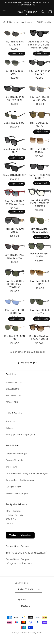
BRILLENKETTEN (14, 395)
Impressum (11, 466)
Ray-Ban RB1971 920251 (39, 150)
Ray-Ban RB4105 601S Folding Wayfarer (14, 284)
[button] (3, 11)
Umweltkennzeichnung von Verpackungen (27, 473)
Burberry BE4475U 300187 (39, 177)
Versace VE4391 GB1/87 (14, 230)
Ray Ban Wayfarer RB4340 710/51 (39, 338)
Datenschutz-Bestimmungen (20, 480)
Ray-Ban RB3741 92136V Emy (39, 98)
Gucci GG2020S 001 (14, 175)
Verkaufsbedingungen (17, 493)
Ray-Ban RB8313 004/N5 (39, 311)
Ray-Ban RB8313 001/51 (39, 283)
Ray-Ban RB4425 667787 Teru (14, 98)
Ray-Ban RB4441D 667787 (39, 72)
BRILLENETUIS (12, 389)
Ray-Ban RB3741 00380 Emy (14, 311)
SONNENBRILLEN (14, 382)
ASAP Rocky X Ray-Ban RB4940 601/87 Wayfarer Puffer (39, 44)
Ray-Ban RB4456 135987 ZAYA (14, 256)
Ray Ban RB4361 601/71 (39, 255)
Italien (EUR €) (25, 589)
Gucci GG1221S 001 (14, 122)
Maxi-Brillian (22, 633)
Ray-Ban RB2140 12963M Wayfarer (14, 203)
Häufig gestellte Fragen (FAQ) (21, 434)
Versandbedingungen (16, 453)
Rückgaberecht (13, 486)
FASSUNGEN (12, 402)
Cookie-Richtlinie (14, 460)
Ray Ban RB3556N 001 (14, 338)
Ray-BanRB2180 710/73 (39, 124)
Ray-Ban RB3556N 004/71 (14, 72)
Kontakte (10, 421)
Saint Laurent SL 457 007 (14, 150)
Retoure (10, 428)
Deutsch (25, 606)
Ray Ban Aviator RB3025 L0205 (40, 230)
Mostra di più (29, 362)
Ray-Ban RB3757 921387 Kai (14, 43)
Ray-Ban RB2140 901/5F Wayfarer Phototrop (39, 202)
